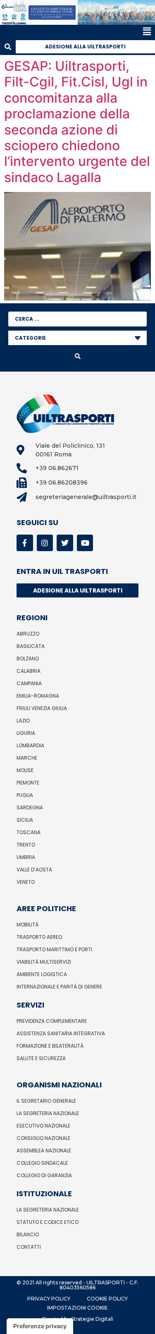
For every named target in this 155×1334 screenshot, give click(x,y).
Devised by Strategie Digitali (77, 1319)
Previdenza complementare (52, 1020)
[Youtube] (85, 543)
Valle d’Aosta (34, 869)
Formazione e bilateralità (50, 1045)
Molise (25, 770)
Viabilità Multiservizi (44, 961)
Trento (26, 844)
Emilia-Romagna (38, 695)
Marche (27, 757)
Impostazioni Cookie (77, 1308)
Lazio (23, 720)
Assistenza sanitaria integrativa (61, 1033)
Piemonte (28, 782)
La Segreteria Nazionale (48, 1113)
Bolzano (28, 658)
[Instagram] (45, 543)
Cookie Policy (107, 1299)
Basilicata (31, 646)
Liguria (26, 733)
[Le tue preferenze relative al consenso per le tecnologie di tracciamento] (40, 1326)
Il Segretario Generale (46, 1100)
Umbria (26, 857)
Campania (29, 683)
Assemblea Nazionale (44, 1150)
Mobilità (27, 924)
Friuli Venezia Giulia (42, 708)
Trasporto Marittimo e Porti (54, 949)
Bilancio (28, 1234)
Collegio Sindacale (42, 1162)
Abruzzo (28, 633)
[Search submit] (77, 356)
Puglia (25, 795)
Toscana (29, 832)
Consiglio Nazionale (43, 1138)
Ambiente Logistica (42, 974)
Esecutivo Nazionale (43, 1125)
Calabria (29, 670)
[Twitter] (65, 543)
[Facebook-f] (25, 543)
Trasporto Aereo (39, 937)
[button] (75, 31)
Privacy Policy (48, 1299)
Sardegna (30, 807)
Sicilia (25, 819)
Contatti (29, 1246)
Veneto (26, 881)
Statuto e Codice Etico (48, 1222)
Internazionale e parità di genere (59, 986)
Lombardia (30, 745)
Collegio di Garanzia (44, 1175)
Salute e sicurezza (41, 1058)
